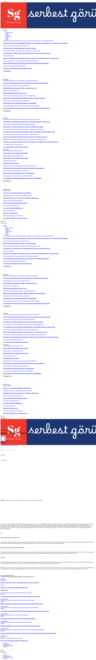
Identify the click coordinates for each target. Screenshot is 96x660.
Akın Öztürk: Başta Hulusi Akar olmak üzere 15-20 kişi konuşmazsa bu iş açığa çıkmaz (26, 121)
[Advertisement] (40, 513)
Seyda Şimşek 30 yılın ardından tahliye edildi (15, 153)
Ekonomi (8, 34)
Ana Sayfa (5, 1)
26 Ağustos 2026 (4, 628)
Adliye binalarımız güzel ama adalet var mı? (15, 93)
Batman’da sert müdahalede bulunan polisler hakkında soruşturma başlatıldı (24, 98)
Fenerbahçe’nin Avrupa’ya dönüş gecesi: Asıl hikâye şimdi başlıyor (21, 198)
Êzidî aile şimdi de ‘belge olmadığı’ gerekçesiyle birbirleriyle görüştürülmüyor (23, 168)
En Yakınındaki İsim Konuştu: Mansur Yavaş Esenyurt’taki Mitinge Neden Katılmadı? (26, 108)
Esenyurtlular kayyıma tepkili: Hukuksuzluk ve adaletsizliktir (19, 103)
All (6, 31)
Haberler (5, 30)
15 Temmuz (5, 118)
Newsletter (5, 646)
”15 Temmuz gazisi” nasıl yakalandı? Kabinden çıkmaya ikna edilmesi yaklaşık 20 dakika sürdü (29, 131)
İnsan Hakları (6, 79)
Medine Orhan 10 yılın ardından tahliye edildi (15, 158)
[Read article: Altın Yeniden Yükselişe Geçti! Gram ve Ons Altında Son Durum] (48, 614)
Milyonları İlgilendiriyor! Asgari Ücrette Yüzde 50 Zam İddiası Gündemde (20, 626)
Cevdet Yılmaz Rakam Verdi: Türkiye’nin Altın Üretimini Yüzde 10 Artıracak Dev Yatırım (25, 611)
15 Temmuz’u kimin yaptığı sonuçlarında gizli (15, 147)
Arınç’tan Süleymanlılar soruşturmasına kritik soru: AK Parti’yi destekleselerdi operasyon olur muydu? (31, 58)
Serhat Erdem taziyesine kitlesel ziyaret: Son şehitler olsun (18, 173)
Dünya (7, 33)
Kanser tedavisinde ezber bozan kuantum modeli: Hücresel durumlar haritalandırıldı (26, 63)
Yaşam (7, 39)
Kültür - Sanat (9, 36)
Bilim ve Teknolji (9, 32)
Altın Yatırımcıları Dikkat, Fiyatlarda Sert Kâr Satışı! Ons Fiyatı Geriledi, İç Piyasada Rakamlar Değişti (28, 633)
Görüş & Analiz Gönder (8, 645)
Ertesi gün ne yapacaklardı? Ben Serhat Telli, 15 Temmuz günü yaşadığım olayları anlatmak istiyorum (30, 142)
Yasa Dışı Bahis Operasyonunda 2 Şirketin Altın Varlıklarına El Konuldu (20, 596)
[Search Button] (13, 650)
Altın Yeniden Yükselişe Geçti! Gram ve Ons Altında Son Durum (18, 618)
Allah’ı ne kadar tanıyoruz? (10, 213)
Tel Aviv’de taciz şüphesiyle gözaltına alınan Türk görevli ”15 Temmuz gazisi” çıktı (25, 137)
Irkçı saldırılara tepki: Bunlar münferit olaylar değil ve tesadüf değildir (22, 178)
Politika (7, 37)
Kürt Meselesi (6, 149)
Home (2, 430)
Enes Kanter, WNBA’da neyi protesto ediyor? (15, 218)
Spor (7, 38)
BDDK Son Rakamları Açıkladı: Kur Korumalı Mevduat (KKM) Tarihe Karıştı (22, 604)
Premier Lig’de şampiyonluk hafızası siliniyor (15, 203)
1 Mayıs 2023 (3, 441)
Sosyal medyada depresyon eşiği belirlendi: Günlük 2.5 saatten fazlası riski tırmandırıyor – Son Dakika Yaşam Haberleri (35, 43)
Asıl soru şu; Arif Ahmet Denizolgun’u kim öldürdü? (17, 193)
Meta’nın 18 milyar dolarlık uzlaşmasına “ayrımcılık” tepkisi (19, 48)
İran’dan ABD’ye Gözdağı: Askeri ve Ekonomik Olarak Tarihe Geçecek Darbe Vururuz (26, 53)
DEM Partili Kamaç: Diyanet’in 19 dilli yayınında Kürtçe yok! (20, 88)
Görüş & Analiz (6, 189)
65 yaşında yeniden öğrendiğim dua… (13, 208)
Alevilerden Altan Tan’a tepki (11, 163)
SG (8, 440)
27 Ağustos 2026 (4, 599)
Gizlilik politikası (6, 644)
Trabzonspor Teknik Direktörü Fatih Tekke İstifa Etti (17, 68)
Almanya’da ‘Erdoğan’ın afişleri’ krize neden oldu (14, 640)
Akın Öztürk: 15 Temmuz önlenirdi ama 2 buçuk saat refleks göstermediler (23, 126)
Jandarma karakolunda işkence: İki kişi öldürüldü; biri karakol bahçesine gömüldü (25, 83)
